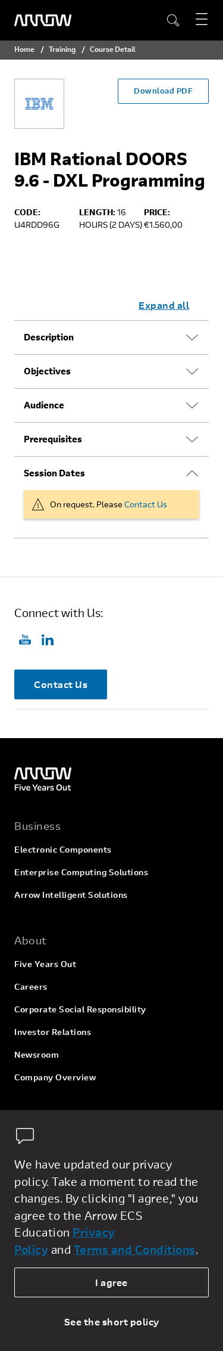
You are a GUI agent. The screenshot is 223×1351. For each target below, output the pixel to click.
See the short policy (111, 1321)
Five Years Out (45, 963)
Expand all (164, 305)
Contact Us (145, 504)
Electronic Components (63, 849)
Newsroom (36, 1054)
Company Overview (55, 1077)
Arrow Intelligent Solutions (71, 894)
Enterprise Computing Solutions (81, 872)
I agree (111, 1282)
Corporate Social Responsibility (80, 1009)
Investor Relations (52, 1031)
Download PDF (163, 90)
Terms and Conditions (135, 1249)
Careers (31, 986)
